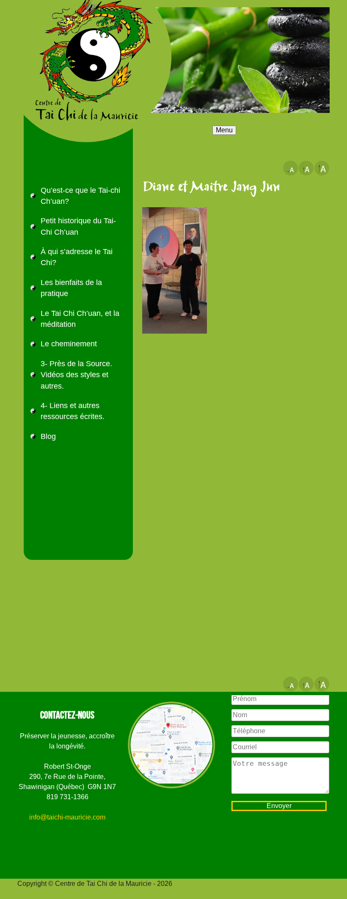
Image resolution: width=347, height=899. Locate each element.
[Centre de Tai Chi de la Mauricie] (67, 15)
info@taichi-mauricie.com (67, 817)
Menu (224, 130)
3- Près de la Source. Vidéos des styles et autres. (76, 374)
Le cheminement (69, 344)
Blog (48, 436)
